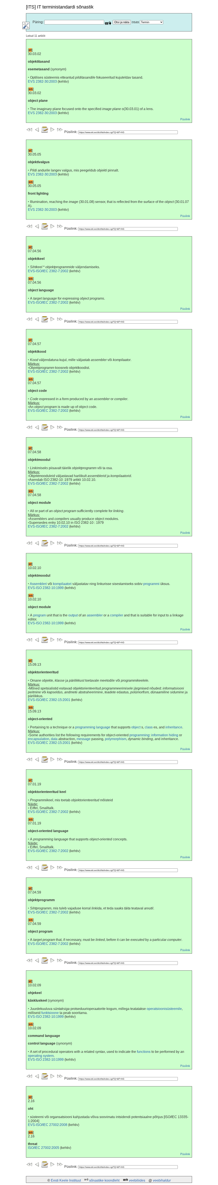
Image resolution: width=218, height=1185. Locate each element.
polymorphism (115, 739)
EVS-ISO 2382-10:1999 (46, 588)
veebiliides (137, 1180)
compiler (116, 615)
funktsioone (50, 1013)
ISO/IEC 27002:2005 (43, 1148)
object (136, 727)
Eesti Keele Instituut (66, 1180)
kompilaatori (62, 584)
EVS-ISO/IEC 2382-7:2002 (48, 271)
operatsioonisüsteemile (164, 1009)
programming (139, 735)
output (73, 615)
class (149, 727)
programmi (151, 584)
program (39, 615)
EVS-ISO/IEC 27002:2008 (47, 1125)
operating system (41, 1056)
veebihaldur (162, 1180)
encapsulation (38, 739)
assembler (95, 615)
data (54, 739)
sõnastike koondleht (104, 1180)
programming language (92, 727)
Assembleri (38, 584)
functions (144, 1051)
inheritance (173, 727)
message (83, 739)
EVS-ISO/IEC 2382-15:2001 (49, 700)
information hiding (164, 735)
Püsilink (185, 119)
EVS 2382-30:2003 (42, 81)
